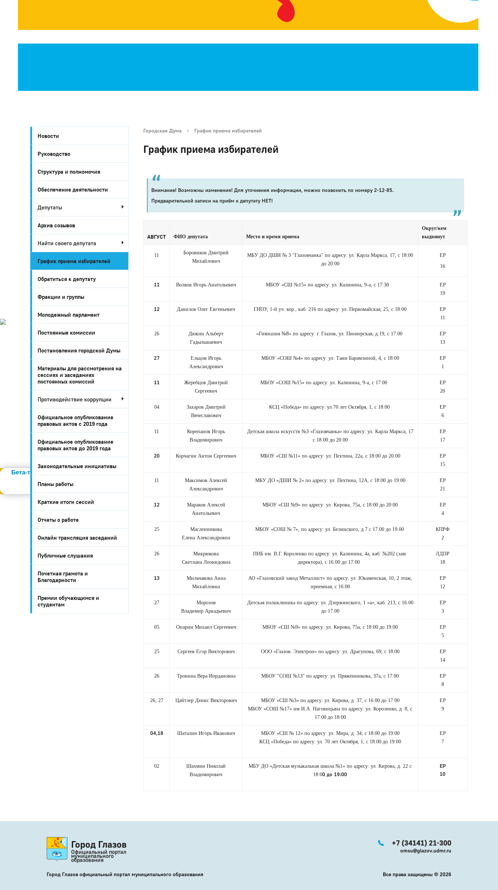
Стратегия (18, 345)
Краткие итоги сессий (66, 501)
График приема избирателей (74, 261)
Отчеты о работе (58, 519)
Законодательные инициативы (77, 466)
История (14, 329)
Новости (48, 135)
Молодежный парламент (69, 314)
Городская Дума (162, 130)
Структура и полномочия (69, 171)
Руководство (54, 153)
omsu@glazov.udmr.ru (425, 850)
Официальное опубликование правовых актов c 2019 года (75, 420)
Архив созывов (56, 225)
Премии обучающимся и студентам (68, 601)
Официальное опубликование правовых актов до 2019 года (75, 444)
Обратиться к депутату (67, 279)
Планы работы (55, 484)
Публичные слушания (65, 555)
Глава (9, 377)
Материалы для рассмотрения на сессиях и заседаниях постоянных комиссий (80, 375)
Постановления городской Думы (79, 350)
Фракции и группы (61, 296)
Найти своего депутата (67, 243)
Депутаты (50, 207)
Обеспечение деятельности (73, 189)
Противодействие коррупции (75, 399)
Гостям (11, 353)
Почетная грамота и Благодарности (63, 576)
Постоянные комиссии (66, 332)
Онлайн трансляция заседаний (77, 537)
